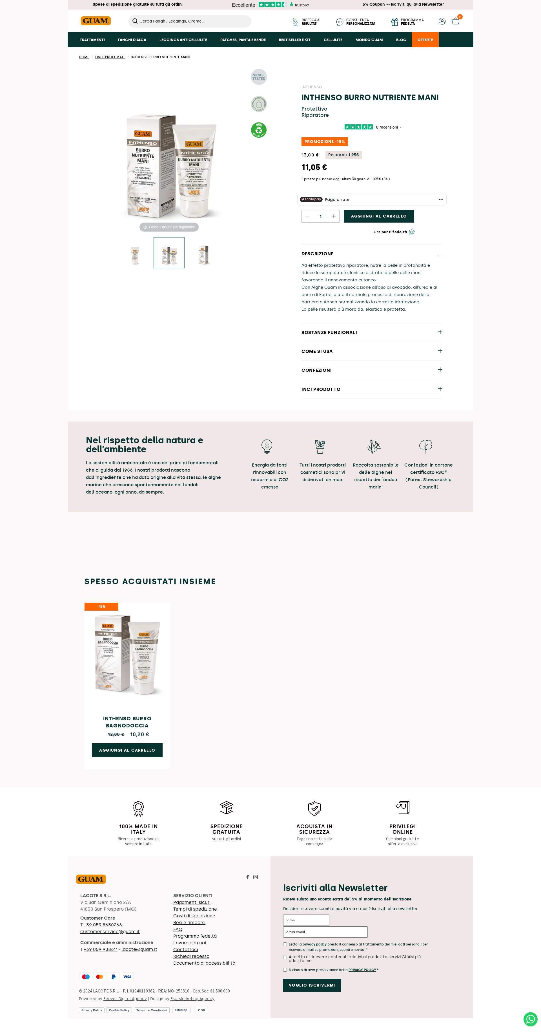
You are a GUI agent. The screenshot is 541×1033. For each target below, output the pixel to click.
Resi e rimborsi (189, 922)
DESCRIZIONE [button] (317, 253)
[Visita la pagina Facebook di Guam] (247, 877)
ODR (201, 1010)
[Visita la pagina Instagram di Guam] (255, 877)
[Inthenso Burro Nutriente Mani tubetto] (134, 252)
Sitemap (181, 1010)
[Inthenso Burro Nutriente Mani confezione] (203, 252)
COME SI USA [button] (317, 351)
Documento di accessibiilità (204, 963)
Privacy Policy (362, 970)
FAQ (177, 929)
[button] (442, 23)
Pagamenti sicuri (191, 902)
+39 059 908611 (100, 949)
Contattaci (185, 949)
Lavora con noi (189, 942)
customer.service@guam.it (110, 931)
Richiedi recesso (191, 956)
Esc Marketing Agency (192, 998)
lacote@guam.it (139, 949)
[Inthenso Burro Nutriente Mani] (169, 252)
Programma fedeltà (195, 936)
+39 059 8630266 (103, 924)
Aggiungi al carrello (379, 216)
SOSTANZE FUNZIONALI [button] (329, 332)
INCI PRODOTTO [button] (320, 389)
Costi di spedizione (194, 915)
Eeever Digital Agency (125, 998)
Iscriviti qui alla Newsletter (403, 4)
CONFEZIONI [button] (316, 370)
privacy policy (315, 944)
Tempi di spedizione (195, 909)
